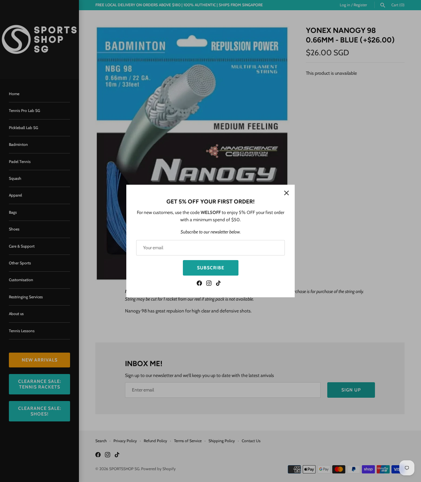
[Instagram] (208, 284)
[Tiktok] (218, 284)
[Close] (286, 193)
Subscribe (210, 268)
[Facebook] (199, 284)
